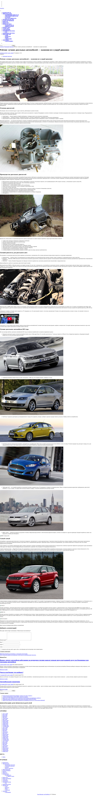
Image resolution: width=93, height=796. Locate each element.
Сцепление (8, 38)
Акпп (6, 35)
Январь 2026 (5, 721)
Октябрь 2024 (5, 738)
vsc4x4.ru (2, 8)
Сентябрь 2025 (6, 726)
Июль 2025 (5, 728)
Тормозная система (9, 33)
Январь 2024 (5, 749)
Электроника (9, 41)
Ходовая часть (9, 25)
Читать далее (4, 669)
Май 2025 (5, 730)
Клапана (7, 17)
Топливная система (9, 30)
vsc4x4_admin (10, 53)
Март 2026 (5, 719)
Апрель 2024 (5, 745)
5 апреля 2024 (3, 664)
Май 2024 (5, 744)
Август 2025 (5, 727)
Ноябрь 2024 (5, 737)
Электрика (6, 40)
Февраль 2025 (5, 734)
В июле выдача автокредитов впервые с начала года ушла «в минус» (17, 695)
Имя (1, 642)
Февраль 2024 (5, 747)
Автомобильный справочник (10, 682)
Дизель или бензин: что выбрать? (11, 672)
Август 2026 (5, 713)
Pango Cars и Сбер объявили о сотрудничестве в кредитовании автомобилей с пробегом (22, 697)
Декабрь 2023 (5, 750)
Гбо (6, 32)
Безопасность (7, 12)
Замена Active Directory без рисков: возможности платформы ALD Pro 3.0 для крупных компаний (24, 700)
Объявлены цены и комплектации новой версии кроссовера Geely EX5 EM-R (19, 699)
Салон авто (6, 28)
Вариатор (8, 36)
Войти (4, 756)
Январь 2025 (5, 735)
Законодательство (8, 19)
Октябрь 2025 (5, 725)
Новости (5, 21)
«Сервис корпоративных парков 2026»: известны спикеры (15, 696)
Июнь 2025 (5, 729)
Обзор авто (6, 22)
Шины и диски (9, 26)
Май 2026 (5, 717)
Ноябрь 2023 (5, 751)
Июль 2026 (5, 714)
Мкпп (6, 37)
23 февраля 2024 (3, 53)
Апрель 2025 (5, 732)
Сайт (1, 646)
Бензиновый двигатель (12, 14)
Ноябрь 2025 (5, 724)
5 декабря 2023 (3, 675)
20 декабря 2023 (3, 684)
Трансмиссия (7, 34)
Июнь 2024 (5, 743)
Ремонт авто (6, 27)
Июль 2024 (5, 742)
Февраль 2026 (5, 720)
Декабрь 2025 (5, 722)
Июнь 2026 (5, 716)
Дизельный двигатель (11, 16)
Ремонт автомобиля (7, 778)
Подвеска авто (7, 24)
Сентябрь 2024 (6, 739)
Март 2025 (5, 733)
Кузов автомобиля (8, 20)
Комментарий (3, 640)
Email (1, 644)
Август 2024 (5, 741)
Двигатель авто (7, 13)
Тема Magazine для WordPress (43, 794)
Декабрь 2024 (5, 736)
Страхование (6, 29)
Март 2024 (5, 746)
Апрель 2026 (5, 718)
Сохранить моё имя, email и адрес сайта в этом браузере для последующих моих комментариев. (22, 649)
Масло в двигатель (10, 18)
